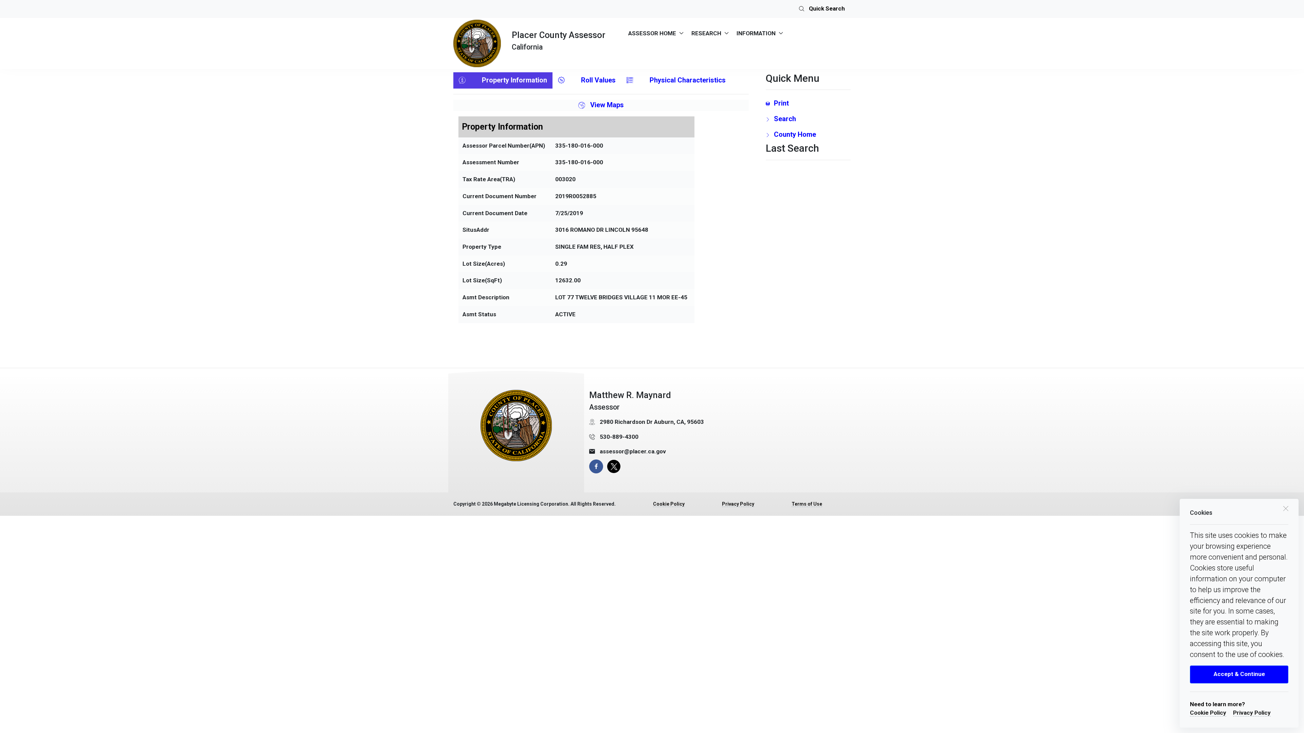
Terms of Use (807, 504)
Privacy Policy (1252, 712)
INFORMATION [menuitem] (756, 33)
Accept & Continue (1239, 674)
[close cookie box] (1285, 508)
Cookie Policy (1208, 712)
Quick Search (826, 8)
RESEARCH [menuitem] (706, 33)
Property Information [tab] (514, 80)
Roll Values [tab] (598, 80)
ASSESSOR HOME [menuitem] (652, 33)
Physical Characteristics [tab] (688, 80)
